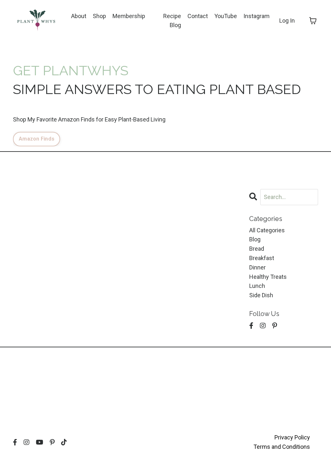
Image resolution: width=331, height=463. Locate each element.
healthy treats (268, 276)
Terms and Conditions (281, 446)
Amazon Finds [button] (36, 139)
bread (256, 248)
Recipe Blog (172, 21)
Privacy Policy (292, 437)
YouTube (225, 16)
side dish (261, 295)
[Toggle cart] (313, 21)
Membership (128, 16)
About (78, 16)
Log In (287, 20)
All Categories (267, 230)
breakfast (261, 258)
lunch (257, 285)
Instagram (256, 16)
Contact (197, 16)
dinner (257, 267)
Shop (99, 16)
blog (255, 239)
